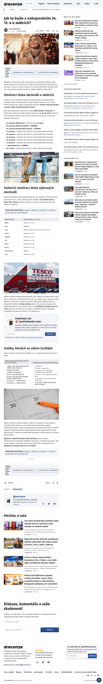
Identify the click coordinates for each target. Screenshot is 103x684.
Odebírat (50, 334)
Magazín (41, 4)
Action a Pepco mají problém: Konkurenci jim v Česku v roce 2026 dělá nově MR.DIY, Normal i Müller (40, 560)
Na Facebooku (22, 212)
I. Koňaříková (79, 171)
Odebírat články (21, 31)
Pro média (48, 672)
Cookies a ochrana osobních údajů (85, 672)
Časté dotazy (28, 672)
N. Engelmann (79, 221)
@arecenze (19, 496)
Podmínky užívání (66, 672)
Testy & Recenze (53, 4)
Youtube (16, 504)
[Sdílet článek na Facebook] (53, 31)
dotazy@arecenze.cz (23, 665)
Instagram (23, 502)
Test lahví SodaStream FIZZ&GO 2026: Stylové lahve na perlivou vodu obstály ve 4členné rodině (41, 524)
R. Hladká (27, 534)
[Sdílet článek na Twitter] (57, 31)
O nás (96, 4)
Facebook (31, 502)
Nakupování (17, 489)
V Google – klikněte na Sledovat (34, 210)
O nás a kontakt (9, 672)
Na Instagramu (10, 212)
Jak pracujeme (38, 672)
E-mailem (51, 210)
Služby (87, 4)
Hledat (32, 4)
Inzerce (56, 672)
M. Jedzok (77, 80)
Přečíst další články (71, 84)
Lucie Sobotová (14, 29)
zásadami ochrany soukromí (35, 337)
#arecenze (39, 650)
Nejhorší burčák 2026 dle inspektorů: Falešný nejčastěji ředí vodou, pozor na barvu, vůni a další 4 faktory (41, 542)
